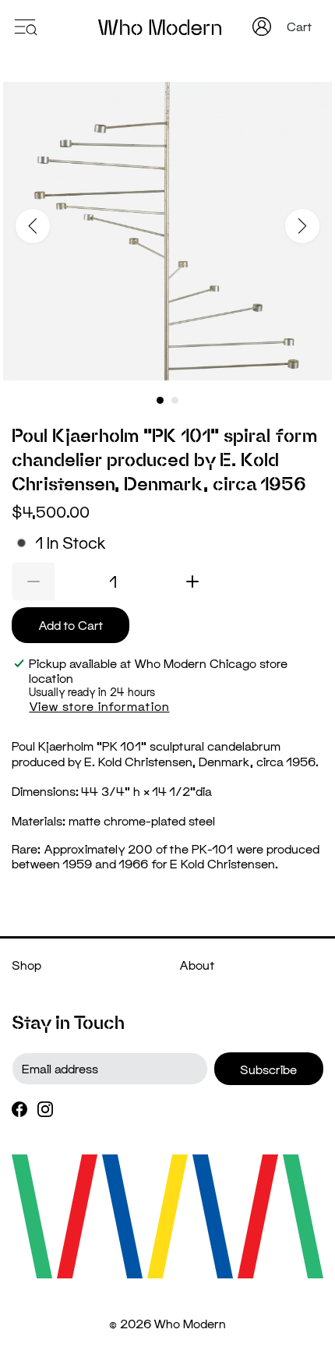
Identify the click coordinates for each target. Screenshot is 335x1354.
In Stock (70, 543)
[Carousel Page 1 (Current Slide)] (160, 400)
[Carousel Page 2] (174, 400)
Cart (301, 26)
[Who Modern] (159, 26)
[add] (192, 581)
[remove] (33, 581)
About (197, 964)
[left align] (33, 226)
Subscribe (268, 1069)
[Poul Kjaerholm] (167, 231)
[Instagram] (45, 1107)
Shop (26, 964)
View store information (99, 705)
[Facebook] (19, 1107)
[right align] (302, 226)
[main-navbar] (25, 25)
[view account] (262, 26)
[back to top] (299, 1307)
